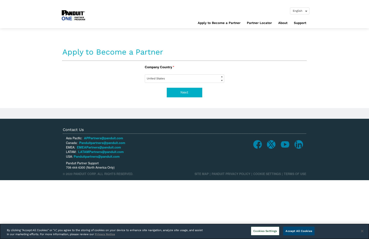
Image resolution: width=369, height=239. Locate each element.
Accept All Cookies (299, 231)
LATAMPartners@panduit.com (101, 151)
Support (300, 23)
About (282, 23)
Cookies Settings (265, 231)
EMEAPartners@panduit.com (99, 147)
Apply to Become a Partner (219, 23)
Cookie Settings (267, 174)
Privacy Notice (105, 234)
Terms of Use (295, 174)
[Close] (362, 231)
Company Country (159, 67)
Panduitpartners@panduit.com (102, 142)
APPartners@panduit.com (103, 138)
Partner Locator (259, 23)
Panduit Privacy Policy (231, 174)
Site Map (202, 174)
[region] (184, 231)
